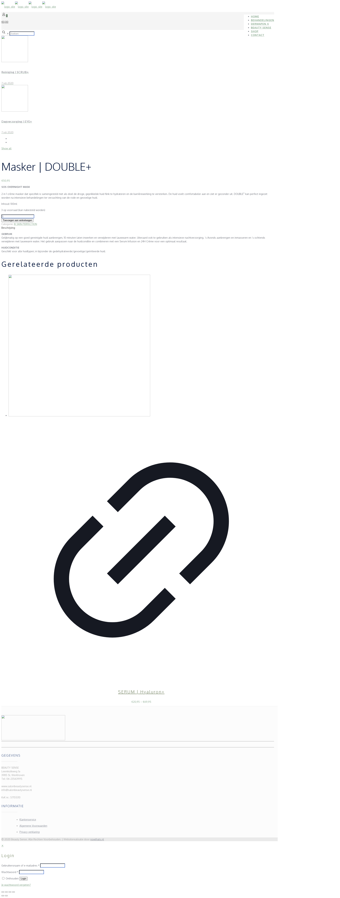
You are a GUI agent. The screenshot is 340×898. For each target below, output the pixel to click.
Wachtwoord (9, 872)
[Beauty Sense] (28, 6)
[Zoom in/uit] (2, 892)
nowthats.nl (97, 839)
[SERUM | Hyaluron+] (79, 415)
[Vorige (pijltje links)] (2, 895)
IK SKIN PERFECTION (25, 224)
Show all (6, 148)
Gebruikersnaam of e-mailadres (20, 865)
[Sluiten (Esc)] (13, 892)
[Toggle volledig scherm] (6, 892)
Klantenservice (27, 819)
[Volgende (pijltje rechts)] (6, 895)
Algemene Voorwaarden (33, 825)
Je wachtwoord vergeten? (16, 884)
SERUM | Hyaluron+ (141, 691)
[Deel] (9, 892)
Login (23, 878)
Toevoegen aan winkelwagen (17, 220)
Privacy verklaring (29, 831)
